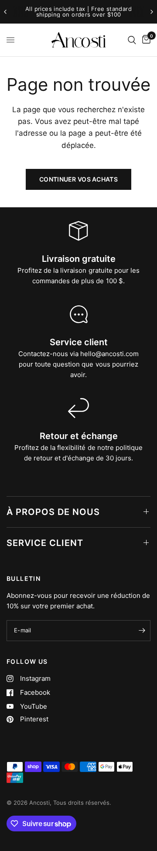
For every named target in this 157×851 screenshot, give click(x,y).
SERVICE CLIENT (45, 543)
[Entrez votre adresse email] (141, 630)
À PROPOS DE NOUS (53, 512)
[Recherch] (132, 40)
